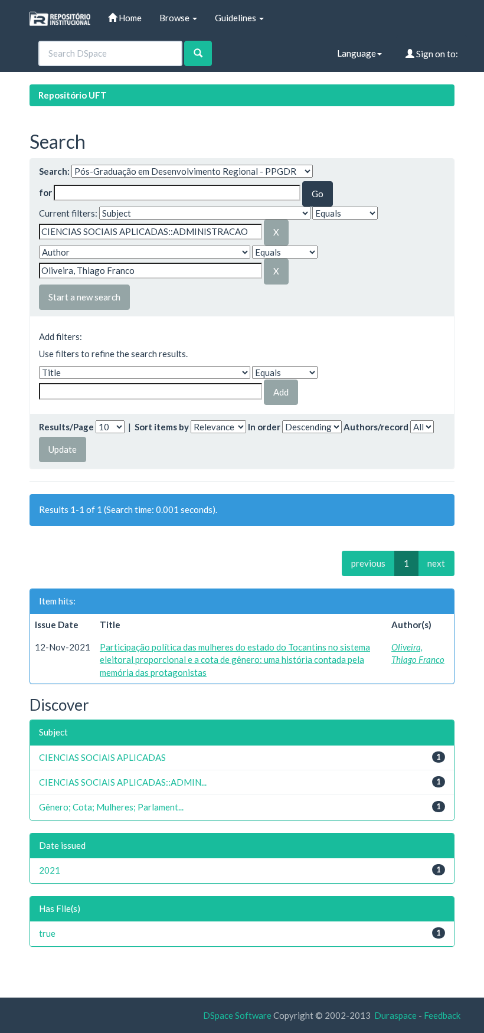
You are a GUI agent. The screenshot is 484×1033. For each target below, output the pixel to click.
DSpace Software (237, 1015)
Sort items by (162, 426)
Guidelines (236, 17)
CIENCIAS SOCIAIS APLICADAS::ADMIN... (123, 782)
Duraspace (395, 1015)
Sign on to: (436, 53)
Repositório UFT (72, 95)
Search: (54, 171)
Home (129, 17)
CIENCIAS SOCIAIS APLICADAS (102, 757)
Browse (175, 17)
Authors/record (376, 426)
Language (356, 53)
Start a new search (84, 297)
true (47, 933)
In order (264, 426)
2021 (49, 870)
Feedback (442, 1015)
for (45, 192)
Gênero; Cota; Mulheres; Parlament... (111, 807)
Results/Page (66, 426)
